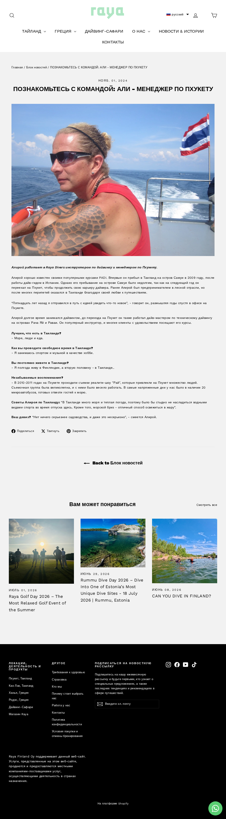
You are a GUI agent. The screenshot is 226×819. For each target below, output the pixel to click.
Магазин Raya (18, 714)
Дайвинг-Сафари (21, 707)
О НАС (139, 31)
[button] (178, 14)
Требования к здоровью (68, 672)
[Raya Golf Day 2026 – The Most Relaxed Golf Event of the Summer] (41, 551)
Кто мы (57, 686)
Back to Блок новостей (117, 463)
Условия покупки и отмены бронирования (67, 734)
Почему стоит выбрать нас (68, 696)
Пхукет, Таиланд (20, 678)
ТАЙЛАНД (32, 31)
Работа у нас (61, 705)
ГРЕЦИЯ (64, 31)
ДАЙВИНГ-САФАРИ (104, 31)
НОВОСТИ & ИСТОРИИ (181, 31)
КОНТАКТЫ (113, 42)
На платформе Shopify (113, 803)
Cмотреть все (206, 505)
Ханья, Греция (19, 692)
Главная (17, 67)
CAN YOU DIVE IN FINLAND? (181, 595)
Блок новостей (36, 67)
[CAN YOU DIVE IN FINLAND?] (184, 551)
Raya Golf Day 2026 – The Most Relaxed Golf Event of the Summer (37, 603)
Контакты (58, 712)
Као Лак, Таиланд (21, 685)
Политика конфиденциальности (67, 722)
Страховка (59, 679)
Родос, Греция (19, 699)
